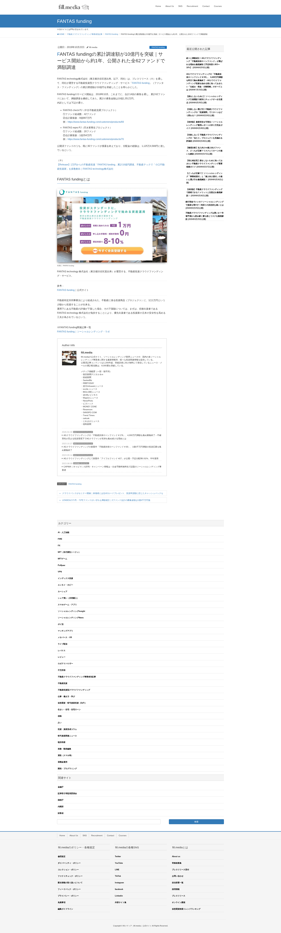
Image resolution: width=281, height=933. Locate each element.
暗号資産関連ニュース (67, 736)
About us (176, 856)
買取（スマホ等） (65, 755)
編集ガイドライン (65, 909)
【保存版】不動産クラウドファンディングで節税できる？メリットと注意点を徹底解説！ (204, 192)
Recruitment (96, 835)
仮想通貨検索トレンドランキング (186, 909)
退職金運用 (62, 762)
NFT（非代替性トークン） (69, 552)
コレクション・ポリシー (68, 870)
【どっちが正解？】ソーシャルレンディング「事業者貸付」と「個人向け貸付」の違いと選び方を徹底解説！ (204, 176)
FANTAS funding (158, 47)
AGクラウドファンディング (83, 432)
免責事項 (61, 902)
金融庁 (61, 787)
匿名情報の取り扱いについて (70, 883)
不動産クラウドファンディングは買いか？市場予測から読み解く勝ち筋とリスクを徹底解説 (205, 216)
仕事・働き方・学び (66, 696)
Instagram (119, 883)
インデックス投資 (65, 578)
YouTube (119, 863)
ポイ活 (61, 624)
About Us (74, 835)
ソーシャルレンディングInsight (71, 611)
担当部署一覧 (177, 883)
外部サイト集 (120, 902)
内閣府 (61, 806)
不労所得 (61, 670)
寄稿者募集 (176, 863)
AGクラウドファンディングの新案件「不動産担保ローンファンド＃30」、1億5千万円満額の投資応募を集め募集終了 (111, 448)
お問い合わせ (177, 876)
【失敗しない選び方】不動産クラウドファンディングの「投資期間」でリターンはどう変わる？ (204, 112)
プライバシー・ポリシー (68, 896)
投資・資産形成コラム (67, 729)
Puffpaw (61, 565)
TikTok (118, 876)
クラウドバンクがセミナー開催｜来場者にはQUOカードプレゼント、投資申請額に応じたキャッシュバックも (112, 493)
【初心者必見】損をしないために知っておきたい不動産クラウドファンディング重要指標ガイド (204, 163)
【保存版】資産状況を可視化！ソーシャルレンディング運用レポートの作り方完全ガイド (204, 125)
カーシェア (62, 591)
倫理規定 (61, 856)
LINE (117, 870)
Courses (122, 835)
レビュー (61, 657)
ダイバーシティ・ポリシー (69, 863)
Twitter (118, 856)
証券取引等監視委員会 (67, 793)
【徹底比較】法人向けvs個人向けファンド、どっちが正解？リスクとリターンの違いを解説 (204, 151)
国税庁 (61, 800)
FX (59, 545)
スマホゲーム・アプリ (67, 605)
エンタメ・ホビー (65, 585)
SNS (85, 835)
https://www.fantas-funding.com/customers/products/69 (96, 122)
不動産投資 (62, 683)
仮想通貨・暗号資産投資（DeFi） (72, 703)
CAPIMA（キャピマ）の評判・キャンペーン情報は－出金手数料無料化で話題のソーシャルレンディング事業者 (111, 468)
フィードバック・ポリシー (69, 889)
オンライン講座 (178, 902)
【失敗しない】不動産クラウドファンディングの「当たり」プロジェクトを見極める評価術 (204, 138)
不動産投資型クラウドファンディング (74, 690)
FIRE (60, 539)
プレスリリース (178, 896)
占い (60, 723)
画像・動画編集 (64, 749)
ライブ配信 (62, 644)
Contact (110, 835)
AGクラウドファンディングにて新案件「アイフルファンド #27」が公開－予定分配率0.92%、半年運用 (111, 458)
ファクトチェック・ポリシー (70, 876)
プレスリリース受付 (180, 870)
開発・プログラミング (67, 768)
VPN (60, 572)
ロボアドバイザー (65, 663)
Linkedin (119, 896)
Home (62, 835)
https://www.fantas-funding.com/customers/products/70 (96, 139)
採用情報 (176, 889)
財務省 (61, 813)
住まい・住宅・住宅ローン (69, 709)
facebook (119, 889)
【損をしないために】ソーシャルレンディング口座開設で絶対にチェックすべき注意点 (204, 99)
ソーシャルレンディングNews (71, 618)
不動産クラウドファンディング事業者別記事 (77, 677)
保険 (60, 716)
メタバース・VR (65, 637)
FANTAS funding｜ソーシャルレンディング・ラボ (83, 331)
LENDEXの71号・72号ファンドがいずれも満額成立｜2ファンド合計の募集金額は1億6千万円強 (106, 500)
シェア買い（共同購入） (68, 598)
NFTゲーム (62, 559)
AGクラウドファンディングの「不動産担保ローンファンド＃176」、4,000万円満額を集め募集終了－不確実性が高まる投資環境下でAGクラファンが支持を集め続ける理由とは (111, 437)
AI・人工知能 (63, 532)
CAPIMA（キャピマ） (81, 463)
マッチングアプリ (65, 631)
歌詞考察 (61, 742)
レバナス (61, 650)
